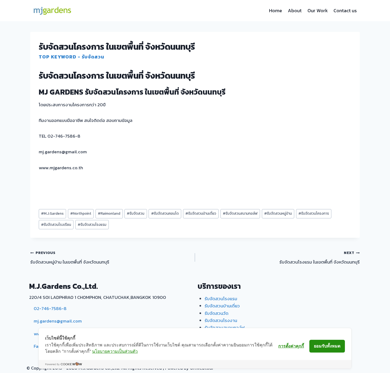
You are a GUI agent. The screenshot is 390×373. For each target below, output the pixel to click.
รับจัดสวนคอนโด (165, 213)
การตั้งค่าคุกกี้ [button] (291, 346)
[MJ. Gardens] (52, 10)
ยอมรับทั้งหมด (327, 346)
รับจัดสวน (135, 213)
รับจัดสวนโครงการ (313, 213)
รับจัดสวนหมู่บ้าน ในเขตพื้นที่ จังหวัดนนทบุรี (69, 257)
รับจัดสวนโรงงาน (221, 320)
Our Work (317, 10)
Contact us (345, 10)
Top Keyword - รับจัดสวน (71, 56)
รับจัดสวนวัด (216, 313)
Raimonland (109, 213)
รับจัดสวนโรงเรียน (56, 224)
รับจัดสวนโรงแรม (92, 224)
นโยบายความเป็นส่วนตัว (115, 351)
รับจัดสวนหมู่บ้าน (278, 213)
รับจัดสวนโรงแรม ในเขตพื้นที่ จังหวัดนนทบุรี (319, 257)
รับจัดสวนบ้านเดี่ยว (200, 213)
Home (275, 10)
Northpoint (80, 213)
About (295, 10)
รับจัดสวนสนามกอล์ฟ (240, 213)
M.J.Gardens (52, 213)
